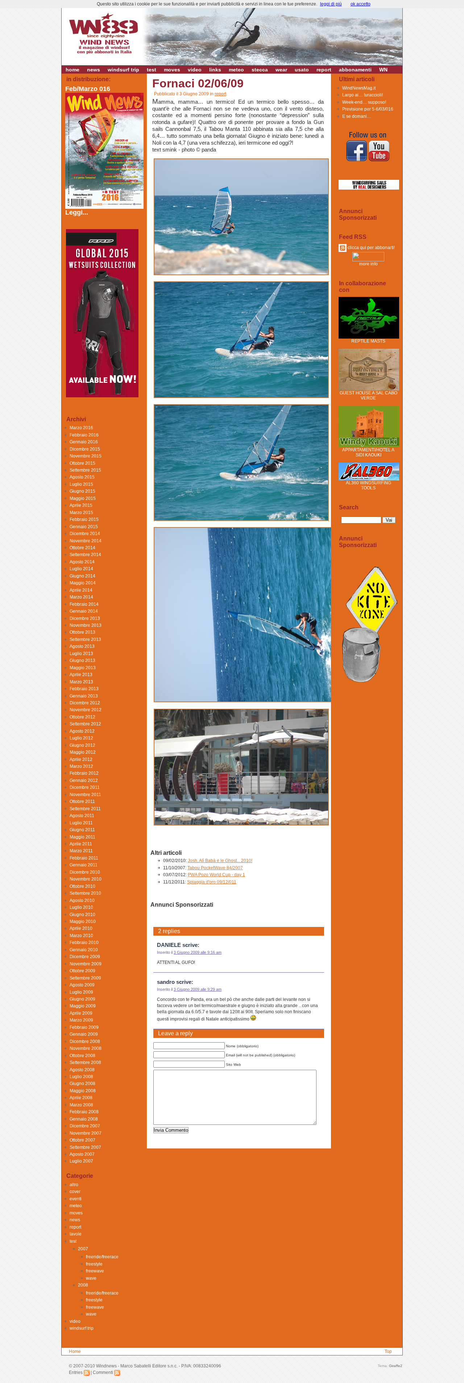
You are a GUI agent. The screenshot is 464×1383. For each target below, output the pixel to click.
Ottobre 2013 (82, 632)
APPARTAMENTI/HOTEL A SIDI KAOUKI (368, 452)
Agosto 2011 (82, 815)
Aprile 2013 (81, 674)
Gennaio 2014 (84, 611)
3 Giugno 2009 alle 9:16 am (197, 952)
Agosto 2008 (82, 1069)
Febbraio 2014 (84, 604)
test (151, 70)
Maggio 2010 (83, 921)
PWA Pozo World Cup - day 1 (216, 874)
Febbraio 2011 (84, 858)
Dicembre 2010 (85, 872)
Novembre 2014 (86, 540)
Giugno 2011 (82, 829)
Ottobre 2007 (82, 1140)
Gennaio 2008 (84, 1119)
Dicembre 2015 (85, 449)
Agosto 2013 (82, 646)
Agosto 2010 (82, 900)
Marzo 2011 (81, 850)
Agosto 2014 (82, 561)
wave (91, 1278)
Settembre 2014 (85, 554)
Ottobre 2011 (82, 801)
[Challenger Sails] (369, 188)
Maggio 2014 (83, 582)
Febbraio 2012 (84, 773)
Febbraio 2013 (84, 688)
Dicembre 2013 (85, 618)
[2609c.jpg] (241, 520)
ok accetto (360, 4)
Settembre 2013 (85, 639)
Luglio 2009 (81, 992)
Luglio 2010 (81, 907)
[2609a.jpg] (241, 275)
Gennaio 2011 (84, 865)
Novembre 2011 (85, 794)
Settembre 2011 (85, 808)
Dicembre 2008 (85, 1041)
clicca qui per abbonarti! (371, 247)
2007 (83, 1248)
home (72, 70)
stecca (260, 70)
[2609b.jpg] (241, 398)
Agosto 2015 (82, 477)
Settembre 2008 (85, 1062)
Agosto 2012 (82, 731)
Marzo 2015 (81, 512)
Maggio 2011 (82, 837)
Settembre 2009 (85, 978)
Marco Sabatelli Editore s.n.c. (149, 1365)
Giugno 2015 (82, 491)
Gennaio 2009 (84, 1034)
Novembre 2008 (86, 1048)
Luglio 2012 (81, 738)
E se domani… (356, 116)
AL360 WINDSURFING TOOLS (368, 485)
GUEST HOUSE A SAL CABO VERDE (368, 395)
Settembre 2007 (85, 1147)
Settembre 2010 (85, 893)
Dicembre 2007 (85, 1126)
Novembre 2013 (86, 625)
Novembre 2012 (86, 709)
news (93, 70)
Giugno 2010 (82, 914)
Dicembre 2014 (85, 533)
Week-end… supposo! (364, 102)
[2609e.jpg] (241, 825)
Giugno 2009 (82, 999)
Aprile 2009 (81, 1013)
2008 (83, 1285)
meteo (236, 70)
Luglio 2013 (81, 653)
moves (172, 70)
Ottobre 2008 (82, 1055)
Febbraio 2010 (84, 942)
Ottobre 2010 (82, 886)
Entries (76, 1372)
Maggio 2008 (83, 1090)
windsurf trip (123, 70)
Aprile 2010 (81, 928)
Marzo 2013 (81, 681)
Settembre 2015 (85, 470)
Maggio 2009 (83, 1006)
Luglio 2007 (81, 1161)
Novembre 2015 (86, 456)
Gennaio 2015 (84, 526)
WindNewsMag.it (359, 88)
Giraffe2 (395, 1366)
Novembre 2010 (86, 879)
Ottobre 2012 (82, 717)
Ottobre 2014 (82, 547)
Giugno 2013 (82, 660)
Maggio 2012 (83, 752)
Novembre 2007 (86, 1133)
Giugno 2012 (82, 745)
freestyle (94, 1264)
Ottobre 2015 (82, 463)
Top (388, 1351)
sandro (166, 982)
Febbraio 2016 (84, 435)
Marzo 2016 (81, 427)
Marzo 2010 (81, 935)
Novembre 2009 (86, 963)
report (323, 70)
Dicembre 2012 (85, 702)
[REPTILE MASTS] (369, 337)
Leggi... (76, 212)
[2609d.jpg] (285, 702)
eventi (76, 1198)
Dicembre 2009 (85, 956)
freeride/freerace (102, 1256)
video (195, 70)
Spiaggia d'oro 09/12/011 (211, 882)
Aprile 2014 (81, 590)
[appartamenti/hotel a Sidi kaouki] (369, 445)
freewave (95, 1271)
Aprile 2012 (81, 759)
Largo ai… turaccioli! (362, 95)
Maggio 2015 (83, 498)
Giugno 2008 (82, 1083)
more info (368, 263)
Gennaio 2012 (84, 780)
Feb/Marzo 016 (87, 88)
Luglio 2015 (81, 484)
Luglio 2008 (81, 1076)
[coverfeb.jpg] (105, 206)
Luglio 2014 (81, 568)
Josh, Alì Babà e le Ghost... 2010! (220, 860)
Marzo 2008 (81, 1104)
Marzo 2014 (81, 597)
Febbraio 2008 (84, 1111)
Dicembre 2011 (85, 787)
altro (74, 1184)
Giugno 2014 (82, 576)
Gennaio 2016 (84, 441)
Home (75, 1351)
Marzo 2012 (81, 766)
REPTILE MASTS (368, 341)
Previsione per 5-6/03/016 (367, 109)
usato (302, 70)
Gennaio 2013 (84, 696)
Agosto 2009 (82, 984)
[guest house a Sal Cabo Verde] (369, 389)
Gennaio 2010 (84, 949)
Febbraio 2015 (84, 519)
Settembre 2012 (85, 723)
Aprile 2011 (81, 843)
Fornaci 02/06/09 (198, 83)
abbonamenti (355, 70)
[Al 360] (369, 478)
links (215, 70)
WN (383, 70)
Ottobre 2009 (82, 970)
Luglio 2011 (81, 822)
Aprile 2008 (81, 1097)
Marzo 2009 (81, 1020)
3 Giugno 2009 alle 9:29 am (197, 989)
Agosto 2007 (82, 1154)
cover (75, 1191)
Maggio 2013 (83, 667)
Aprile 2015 (81, 505)
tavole (76, 1234)
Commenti (103, 1372)
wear (281, 70)
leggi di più (331, 4)
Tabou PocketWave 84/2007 (215, 867)
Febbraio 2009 (84, 1027)
